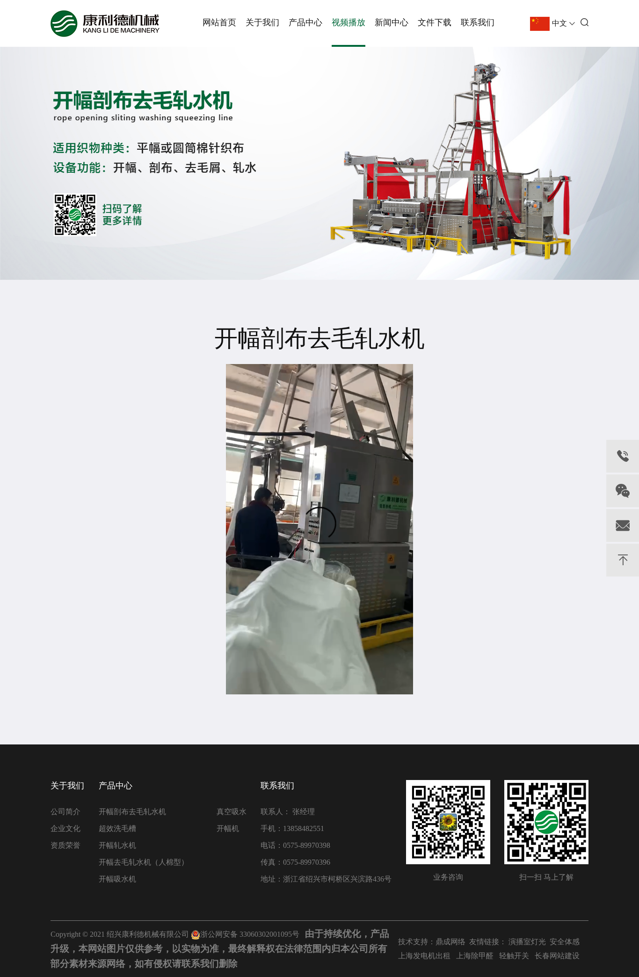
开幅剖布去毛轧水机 (132, 812)
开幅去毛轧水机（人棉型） (144, 862)
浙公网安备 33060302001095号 (249, 934)
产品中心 (305, 22)
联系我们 (477, 22)
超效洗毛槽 (117, 828)
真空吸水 (232, 812)
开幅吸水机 (117, 879)
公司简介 (65, 812)
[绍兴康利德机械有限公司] (105, 23)
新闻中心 (391, 22)
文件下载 (434, 22)
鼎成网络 (450, 942)
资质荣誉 (65, 845)
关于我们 (262, 22)
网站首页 (219, 22)
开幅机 (228, 828)
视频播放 (348, 22)
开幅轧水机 (117, 845)
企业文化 (65, 828)
